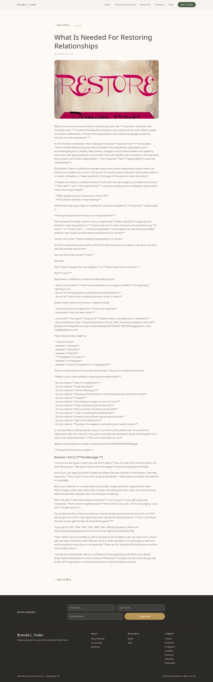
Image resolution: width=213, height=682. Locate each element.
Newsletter (170, 663)
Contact (168, 638)
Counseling (96, 642)
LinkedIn (169, 650)
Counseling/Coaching (125, 4)
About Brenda (97, 638)
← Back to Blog (61, 25)
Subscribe (144, 616)
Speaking (159, 4)
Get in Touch (187, 4)
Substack (169, 659)
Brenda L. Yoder (26, 4)
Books (130, 638)
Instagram (170, 646)
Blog (171, 4)
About (107, 4)
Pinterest (169, 654)
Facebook (169, 642)
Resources (146, 4)
